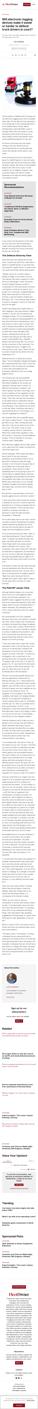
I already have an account (19, 1188)
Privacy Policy (31, 1400)
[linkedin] (16, 55)
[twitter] (19, 55)
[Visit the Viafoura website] (31, 1169)
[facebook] (13, 55)
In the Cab (5, 14)
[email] (25, 55)
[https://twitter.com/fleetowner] (21, 1378)
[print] (35, 55)
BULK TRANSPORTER (19, 1388)
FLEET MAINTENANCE (19, 1386)
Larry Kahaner (19, 41)
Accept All (19, 1405)
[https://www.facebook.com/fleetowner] (16, 1378)
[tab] (7, 1161)
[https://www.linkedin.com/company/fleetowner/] (19, 1378)
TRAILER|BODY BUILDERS (19, 1390)
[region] (19, 1166)
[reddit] (22, 55)
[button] (3, 4)
